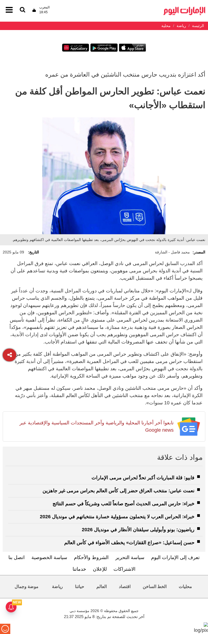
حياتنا (79, 586)
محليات (185, 586)
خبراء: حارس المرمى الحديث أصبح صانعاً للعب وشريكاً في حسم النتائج (123, 503)
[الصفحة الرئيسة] (184, 8)
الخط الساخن (155, 586)
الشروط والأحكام (91, 557)
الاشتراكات (124, 569)
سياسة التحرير (129, 557)
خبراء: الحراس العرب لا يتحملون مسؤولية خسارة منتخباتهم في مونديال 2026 (117, 516)
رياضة (57, 586)
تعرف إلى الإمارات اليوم (175, 557)
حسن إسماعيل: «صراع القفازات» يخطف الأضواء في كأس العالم (129, 542)
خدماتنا (79, 569)
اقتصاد (125, 586)
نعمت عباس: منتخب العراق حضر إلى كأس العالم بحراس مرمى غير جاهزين (118, 490)
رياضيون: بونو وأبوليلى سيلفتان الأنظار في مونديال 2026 (138, 529)
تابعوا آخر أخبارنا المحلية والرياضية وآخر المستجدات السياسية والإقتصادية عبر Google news (97, 426)
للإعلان (100, 569)
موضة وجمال (26, 586)
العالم (101, 586)
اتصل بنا (16, 557)
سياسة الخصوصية (49, 557)
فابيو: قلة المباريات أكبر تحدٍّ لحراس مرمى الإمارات (143, 477)
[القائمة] (22, 10)
